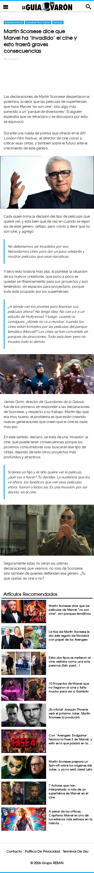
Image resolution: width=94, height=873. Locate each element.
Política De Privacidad (42, 851)
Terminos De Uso (76, 851)
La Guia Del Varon (47, 6)
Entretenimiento (14, 22)
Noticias (58, 22)
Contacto (14, 851)
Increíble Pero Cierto (38, 22)
